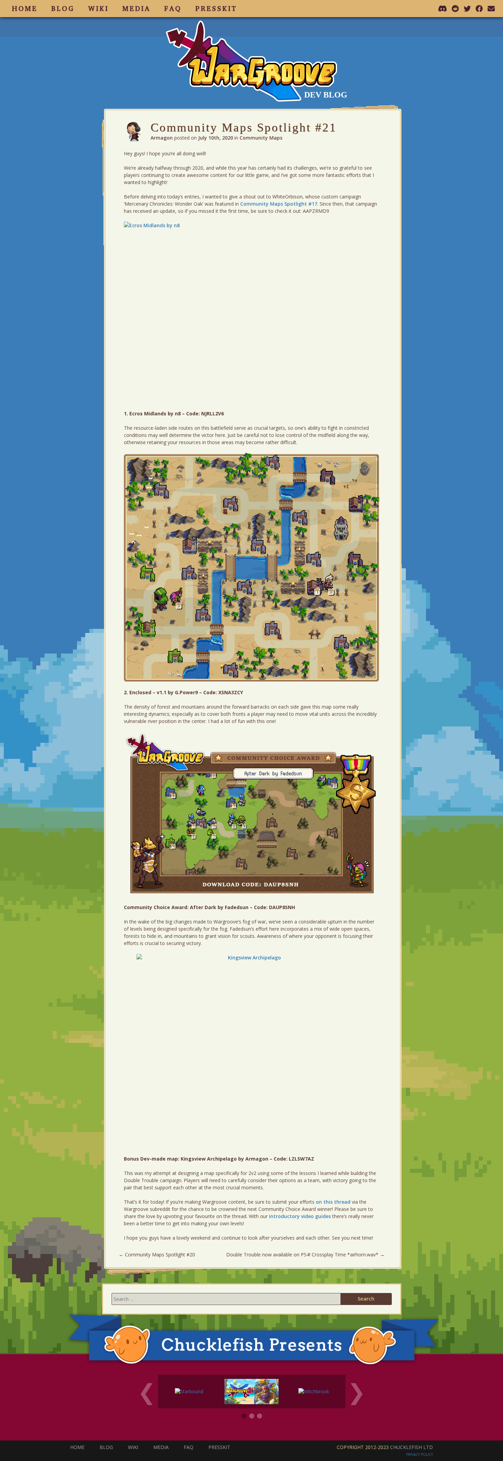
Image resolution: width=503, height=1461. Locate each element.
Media (136, 8)
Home (25, 8)
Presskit (216, 8)
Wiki (98, 8)
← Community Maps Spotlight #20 (157, 1254)
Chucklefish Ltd (411, 1447)
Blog (63, 8)
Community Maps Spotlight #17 (278, 204)
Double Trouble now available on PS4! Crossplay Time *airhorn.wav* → (305, 1254)
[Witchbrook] (313, 1390)
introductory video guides (300, 1216)
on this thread (333, 1202)
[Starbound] (189, 1390)
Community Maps (261, 137)
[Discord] (443, 8)
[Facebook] (480, 8)
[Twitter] (468, 8)
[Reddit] (456, 8)
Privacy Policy (419, 1454)
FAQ (173, 8)
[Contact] (492, 8)
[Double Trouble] (251, 1390)
